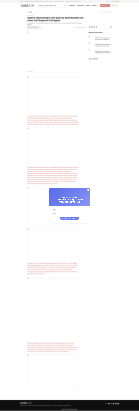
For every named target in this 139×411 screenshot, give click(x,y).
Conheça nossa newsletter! (69, 218)
